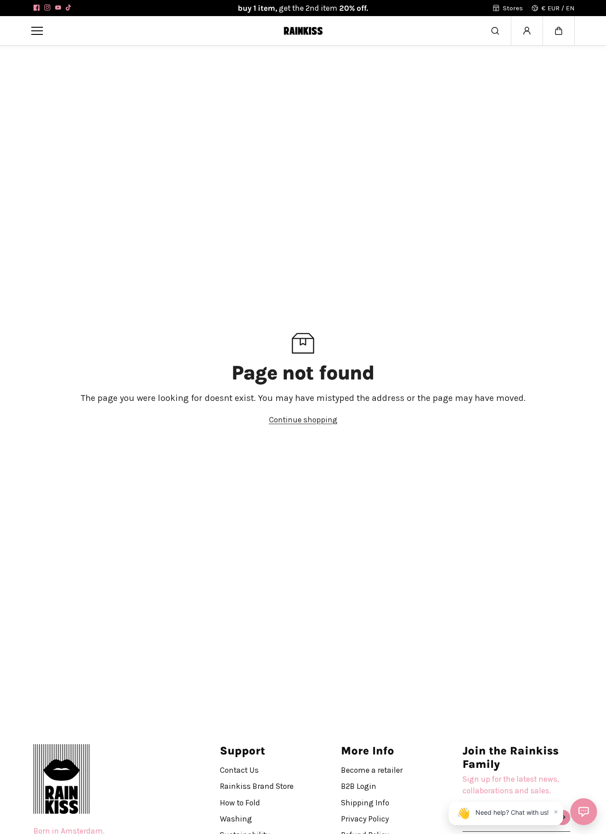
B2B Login (358, 786)
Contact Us (239, 770)
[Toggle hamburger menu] (150, 30)
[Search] (495, 31)
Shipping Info (365, 802)
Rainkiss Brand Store (257, 786)
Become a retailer (372, 770)
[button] (559, 31)
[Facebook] (36, 7)
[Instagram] (47, 7)
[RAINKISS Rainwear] (303, 31)
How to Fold (240, 802)
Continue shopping (303, 419)
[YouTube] (58, 7)
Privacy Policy (365, 818)
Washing (236, 818)
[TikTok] (68, 7)
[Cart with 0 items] (559, 31)
